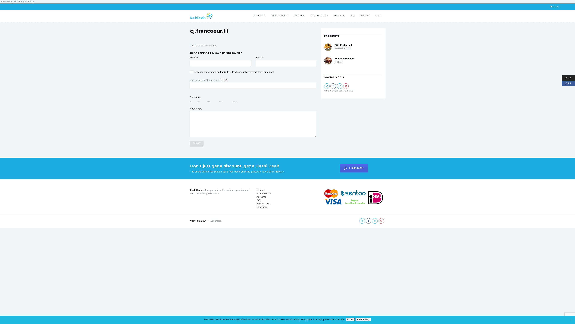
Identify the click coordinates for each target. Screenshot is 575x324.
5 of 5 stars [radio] (240, 101)
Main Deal (259, 16)
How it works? (279, 16)
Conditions (262, 207)
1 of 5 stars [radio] (192, 101)
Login (378, 16)
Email (259, 57)
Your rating (195, 97)
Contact (365, 16)
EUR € (566, 83)
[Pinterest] (346, 86)
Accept (350, 319)
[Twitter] (339, 86)
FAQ (352, 16)
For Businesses (319, 16)
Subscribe (299, 16)
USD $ (566, 77)
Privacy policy (264, 203)
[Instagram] (327, 86)
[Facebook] (333, 86)
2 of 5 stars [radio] (201, 101)
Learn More (356, 168)
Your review (196, 108)
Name (194, 57)
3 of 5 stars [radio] (211, 101)
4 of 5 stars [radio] (224, 101)
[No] (571, 319)
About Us (339, 16)
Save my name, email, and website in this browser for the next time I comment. (234, 72)
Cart (556, 6)
